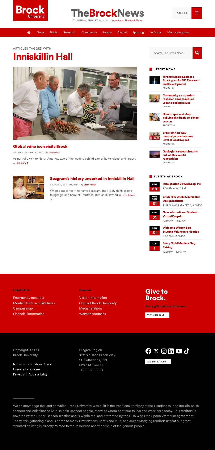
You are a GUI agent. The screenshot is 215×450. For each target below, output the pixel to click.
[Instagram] (163, 351)
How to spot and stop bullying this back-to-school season (181, 117)
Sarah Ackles (90, 184)
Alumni (122, 32)
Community (89, 32)
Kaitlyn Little (54, 152)
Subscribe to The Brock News (126, 20)
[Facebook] (148, 351)
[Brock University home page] (30, 10)
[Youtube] (179, 351)
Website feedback (92, 314)
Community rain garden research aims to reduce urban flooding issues (178, 99)
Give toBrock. (156, 294)
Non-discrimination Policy (32, 364)
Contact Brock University (98, 303)
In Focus (155, 32)
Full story (21, 162)
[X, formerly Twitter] (156, 351)
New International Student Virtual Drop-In (180, 214)
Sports (136, 32)
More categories (178, 32)
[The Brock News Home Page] (107, 13)
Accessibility (38, 374)
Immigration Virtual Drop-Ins (182, 184)
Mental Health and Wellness (34, 303)
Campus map (23, 308)
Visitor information (93, 298)
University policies (26, 369)
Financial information (29, 314)
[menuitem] (187, 13)
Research (69, 32)
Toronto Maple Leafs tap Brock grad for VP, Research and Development (181, 80)
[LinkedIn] (171, 351)
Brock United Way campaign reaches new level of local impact (178, 136)
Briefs (54, 32)
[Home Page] (29, 32)
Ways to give (156, 315)
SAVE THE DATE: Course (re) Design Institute (181, 199)
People (107, 32)
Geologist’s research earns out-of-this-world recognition (180, 155)
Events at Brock (168, 176)
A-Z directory (156, 361)
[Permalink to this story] (75, 138)
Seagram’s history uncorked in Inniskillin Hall (92, 178)
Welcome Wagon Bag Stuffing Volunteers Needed (181, 230)
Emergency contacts (28, 298)
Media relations (90, 308)
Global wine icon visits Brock (40, 146)
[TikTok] (186, 351)
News (40, 32)
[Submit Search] (197, 53)
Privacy (18, 374)
